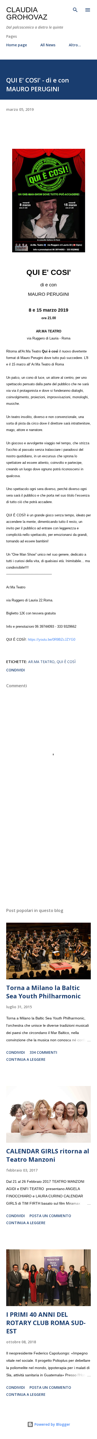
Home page (16, 44)
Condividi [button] (15, 669)
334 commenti (43, 1052)
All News (47, 44)
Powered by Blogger (51, 1424)
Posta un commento (50, 1215)
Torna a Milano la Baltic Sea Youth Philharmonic (43, 991)
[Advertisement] (48, 858)
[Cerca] (75, 9)
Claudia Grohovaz (26, 13)
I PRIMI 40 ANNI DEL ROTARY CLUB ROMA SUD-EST (46, 1322)
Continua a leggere (26, 1059)
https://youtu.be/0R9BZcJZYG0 (51, 639)
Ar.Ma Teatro (41, 661)
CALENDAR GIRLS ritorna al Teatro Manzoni (47, 1155)
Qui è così (66, 661)
